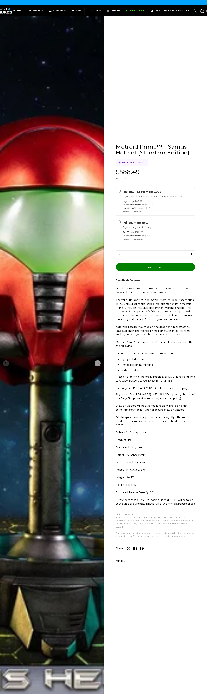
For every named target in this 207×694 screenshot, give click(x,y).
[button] (6, 363)
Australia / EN (182, 10)
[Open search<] (195, 10)
